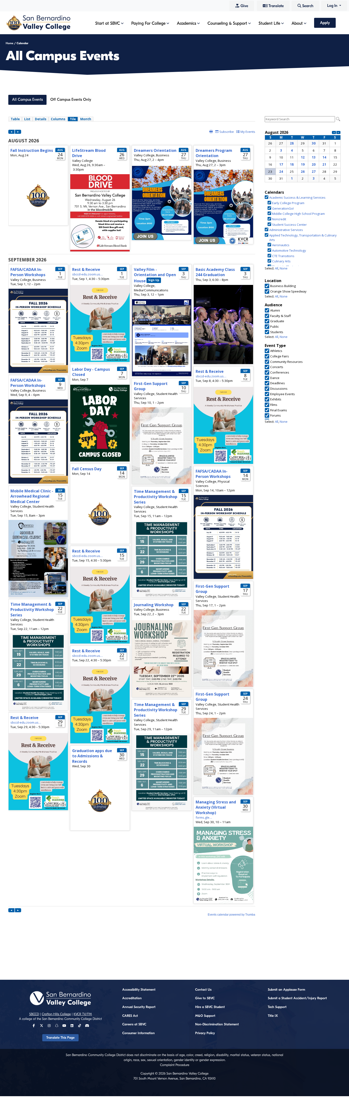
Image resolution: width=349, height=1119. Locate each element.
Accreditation (132, 998)
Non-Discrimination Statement (217, 1024)
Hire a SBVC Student (210, 1007)
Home (9, 43)
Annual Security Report (139, 1007)
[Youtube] (64, 1026)
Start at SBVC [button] (107, 23)
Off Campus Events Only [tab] (70, 99)
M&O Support (205, 1016)
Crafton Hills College (56, 1014)
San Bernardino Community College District (72, 1019)
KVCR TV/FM (83, 1014)
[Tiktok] (79, 1026)
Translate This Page (60, 1038)
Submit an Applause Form (286, 990)
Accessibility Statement (139, 990)
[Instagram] (49, 1026)
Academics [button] (186, 23)
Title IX (273, 1016)
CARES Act (130, 1016)
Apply (325, 23)
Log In (332, 6)
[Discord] (87, 1026)
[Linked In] (72, 1026)
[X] (41, 1026)
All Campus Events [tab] (27, 99)
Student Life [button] (269, 23)
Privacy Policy (205, 1033)
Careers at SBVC (134, 1024)
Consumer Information (138, 1033)
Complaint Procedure (174, 1065)
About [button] (297, 23)
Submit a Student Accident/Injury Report (297, 998)
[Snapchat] (56, 1026)
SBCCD (34, 1014)
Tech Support (277, 1007)
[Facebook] (34, 1026)
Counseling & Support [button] (227, 23)
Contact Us (203, 990)
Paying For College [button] (148, 23)
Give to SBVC (205, 998)
